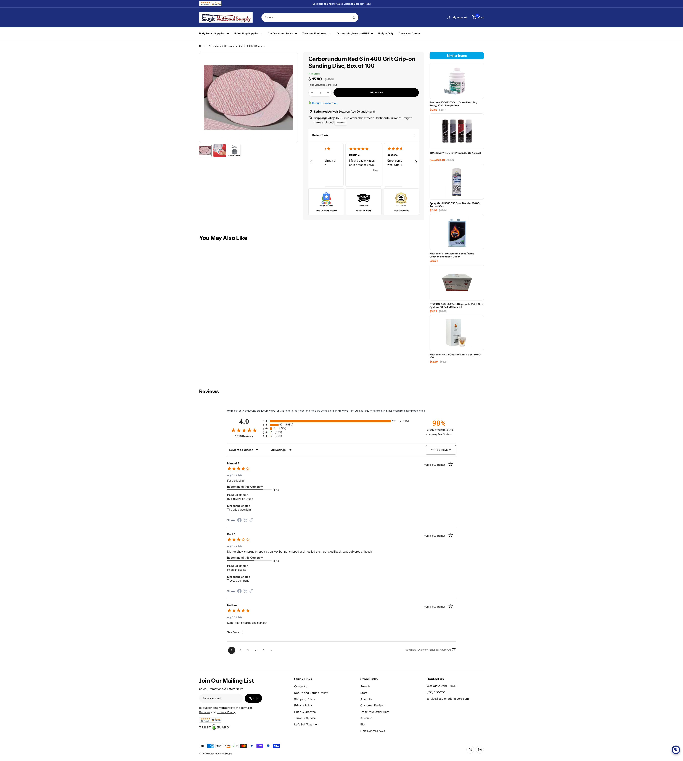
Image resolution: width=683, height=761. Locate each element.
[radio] (341, 421)
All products (215, 46)
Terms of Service (305, 718)
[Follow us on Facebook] (470, 750)
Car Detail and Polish (280, 33)
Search (365, 686)
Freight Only (385, 33)
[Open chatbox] (676, 750)
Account (366, 718)
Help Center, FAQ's (372, 731)
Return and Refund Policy (311, 693)
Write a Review (441, 449)
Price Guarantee (305, 712)
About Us (366, 699)
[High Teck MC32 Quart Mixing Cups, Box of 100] (457, 333)
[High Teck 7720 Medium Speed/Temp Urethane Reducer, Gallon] (457, 232)
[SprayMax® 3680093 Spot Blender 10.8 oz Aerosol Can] (457, 182)
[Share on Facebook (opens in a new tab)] (239, 520)
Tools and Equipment (315, 33)
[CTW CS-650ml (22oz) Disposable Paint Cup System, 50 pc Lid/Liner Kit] (457, 283)
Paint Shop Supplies (246, 33)
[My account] (449, 17)
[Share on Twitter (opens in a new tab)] (245, 520)
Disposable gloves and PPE (353, 33)
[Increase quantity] (328, 92)
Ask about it (668, 741)
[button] (363, 135)
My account (459, 17)
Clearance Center (409, 33)
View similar (648, 741)
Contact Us (301, 686)
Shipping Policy (304, 699)
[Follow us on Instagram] (480, 750)
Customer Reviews (372, 705)
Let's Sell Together (306, 724)
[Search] (354, 17)
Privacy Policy (303, 705)
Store (363, 693)
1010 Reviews (248, 436)
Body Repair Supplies (212, 33)
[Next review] (416, 162)
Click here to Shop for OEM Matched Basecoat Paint (341, 3)
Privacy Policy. (226, 712)
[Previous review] (311, 162)
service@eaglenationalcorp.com (448, 698)
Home (202, 46)
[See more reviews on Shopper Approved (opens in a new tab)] (251, 520)
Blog (363, 724)
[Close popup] (677, 711)
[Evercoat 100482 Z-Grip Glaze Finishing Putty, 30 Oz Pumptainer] (457, 81)
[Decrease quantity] (312, 92)
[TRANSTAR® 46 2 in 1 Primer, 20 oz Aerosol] (457, 131)
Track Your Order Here (374, 712)
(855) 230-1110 (436, 692)
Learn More (341, 123)
